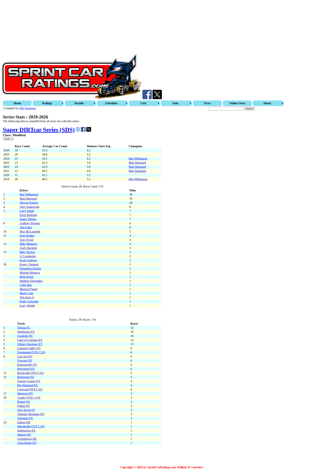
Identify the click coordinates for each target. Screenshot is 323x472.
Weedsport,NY (26, 331)
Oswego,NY (24, 360)
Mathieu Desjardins (31, 280)
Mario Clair (26, 293)
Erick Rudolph (28, 215)
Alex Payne (26, 239)
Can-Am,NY (25, 356)
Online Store (237, 103)
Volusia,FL (23, 327)
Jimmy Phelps (28, 219)
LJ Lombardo (28, 256)
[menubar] (144, 103)
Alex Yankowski (29, 206)
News (207, 103)
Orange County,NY (29, 381)
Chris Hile (26, 285)
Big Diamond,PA (27, 385)
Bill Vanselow (27, 108)
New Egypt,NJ (26, 410)
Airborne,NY (25, 418)
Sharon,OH (24, 434)
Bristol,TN (23, 401)
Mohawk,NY (25, 393)
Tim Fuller (26, 227)
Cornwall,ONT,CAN (29, 389)
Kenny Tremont (29, 264)
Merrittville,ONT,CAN (30, 426)
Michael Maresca (30, 272)
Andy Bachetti (28, 248)
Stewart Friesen (29, 202)
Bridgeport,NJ (25, 377)
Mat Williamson (138, 158)
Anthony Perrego (30, 223)
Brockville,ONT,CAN (30, 373)
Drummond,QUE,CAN (31, 352)
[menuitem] (18, 103)
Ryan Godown (28, 260)
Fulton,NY (23, 405)
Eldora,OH (23, 422)
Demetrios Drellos (30, 268)
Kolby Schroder (29, 301)
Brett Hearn (26, 276)
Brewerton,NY (26, 368)
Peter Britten (27, 235)
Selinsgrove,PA (26, 430)
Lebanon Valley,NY (29, 348)
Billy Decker (27, 252)
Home (17, 103)
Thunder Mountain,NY (31, 414)
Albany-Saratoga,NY (29, 344)
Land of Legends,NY (30, 340)
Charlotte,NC (25, 335)
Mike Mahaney (29, 243)
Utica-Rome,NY (27, 442)
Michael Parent (28, 289)
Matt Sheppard (137, 162)
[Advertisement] (113, 27)
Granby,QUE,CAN (28, 397)
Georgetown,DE (27, 438)
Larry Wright (27, 305)
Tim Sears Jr (27, 297)
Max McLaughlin (30, 231)
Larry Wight (27, 211)
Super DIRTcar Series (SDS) (39, 129)
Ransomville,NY (27, 364)
